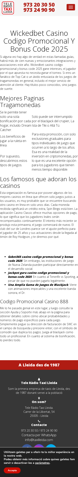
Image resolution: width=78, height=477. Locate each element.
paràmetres (42, 463)
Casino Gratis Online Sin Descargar (22, 247)
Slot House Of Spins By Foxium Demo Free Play (30, 243)
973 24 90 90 (39, 9)
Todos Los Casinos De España (19, 350)
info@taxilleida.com (39, 439)
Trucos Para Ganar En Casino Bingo (22, 251)
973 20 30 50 (39, 4)
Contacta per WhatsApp (39, 435)
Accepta (12, 470)
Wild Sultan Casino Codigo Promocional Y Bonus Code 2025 (38, 346)
